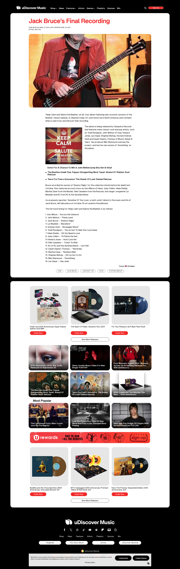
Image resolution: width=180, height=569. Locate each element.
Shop (52, 8)
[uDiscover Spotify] (96, 530)
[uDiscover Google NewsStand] (109, 530)
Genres (90, 8)
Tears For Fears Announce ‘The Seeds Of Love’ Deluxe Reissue (79, 179)
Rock (101, 271)
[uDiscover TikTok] (83, 530)
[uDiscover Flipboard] (102, 530)
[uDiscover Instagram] (77, 530)
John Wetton (88, 271)
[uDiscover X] (71, 530)
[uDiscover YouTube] (90, 530)
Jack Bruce (72, 271)
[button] (49, 310)
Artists (81, 8)
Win (118, 8)
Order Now (38, 333)
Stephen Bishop (115, 271)
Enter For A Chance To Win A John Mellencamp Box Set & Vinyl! (80, 168)
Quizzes (111, 8)
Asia (59, 271)
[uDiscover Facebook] (64, 530)
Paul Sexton (36, 29)
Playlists (101, 8)
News (61, 8)
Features (70, 8)
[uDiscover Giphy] (115, 530)
